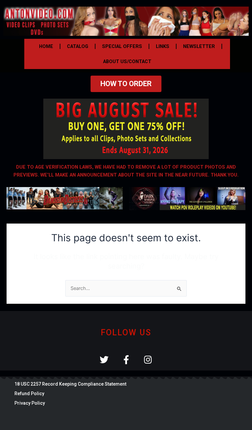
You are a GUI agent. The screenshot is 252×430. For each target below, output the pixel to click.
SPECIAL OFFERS (122, 46)
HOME (46, 46)
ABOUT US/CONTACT (127, 61)
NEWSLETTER (199, 46)
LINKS (162, 46)
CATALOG (77, 46)
